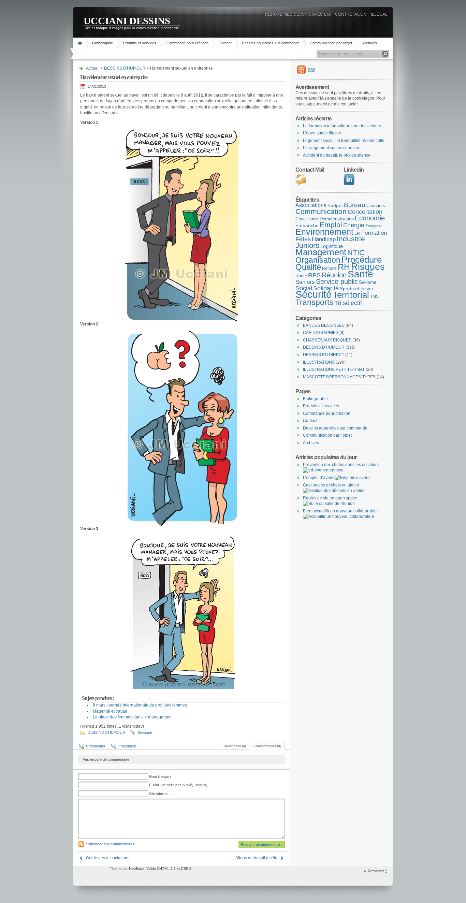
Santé (360, 274)
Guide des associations (107, 858)
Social (303, 288)
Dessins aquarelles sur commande (271, 43)
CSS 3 (186, 868)
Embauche (307, 225)
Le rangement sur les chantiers (331, 147)
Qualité (308, 267)
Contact (225, 43)
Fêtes (303, 239)
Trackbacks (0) (234, 746)
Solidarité (326, 288)
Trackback (127, 746)
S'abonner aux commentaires (110, 844)
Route (301, 275)
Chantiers (375, 205)
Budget (335, 205)
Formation (374, 233)
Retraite (329, 268)
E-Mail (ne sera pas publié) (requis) (178, 785)
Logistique (331, 246)
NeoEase (136, 868)
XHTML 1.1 (166, 868)
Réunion (334, 275)
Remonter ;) (378, 871)
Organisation (317, 260)
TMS (374, 296)
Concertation (365, 211)
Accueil (81, 43)
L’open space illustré (322, 133)
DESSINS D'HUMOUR (125, 68)
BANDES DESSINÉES (324, 325)
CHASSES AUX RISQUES (327, 340)
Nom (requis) (160, 776)
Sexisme (145, 732)
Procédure (361, 259)
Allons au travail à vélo (256, 858)
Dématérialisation (337, 218)
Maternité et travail (110, 711)
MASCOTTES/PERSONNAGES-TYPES (339, 377)
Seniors (305, 282)
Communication (321, 211)
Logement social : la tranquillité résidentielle (343, 140)
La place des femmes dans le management (133, 717)
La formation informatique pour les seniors (342, 125)
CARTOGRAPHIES (320, 332)
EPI (357, 233)
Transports (314, 302)
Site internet (159, 793)
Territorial (351, 295)
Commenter (95, 746)
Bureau (354, 204)
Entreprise (373, 226)
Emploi (331, 225)
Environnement (324, 231)
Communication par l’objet (331, 43)
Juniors (307, 245)
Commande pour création (187, 43)
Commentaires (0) (267, 746)
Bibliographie (102, 43)
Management (320, 252)
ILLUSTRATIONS (319, 362)
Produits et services (139, 43)
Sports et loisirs (356, 288)
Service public (337, 281)
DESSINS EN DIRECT (323, 354)
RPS (314, 275)
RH (344, 267)
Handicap (324, 239)
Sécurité (313, 294)
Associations (310, 205)
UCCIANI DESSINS (127, 20)
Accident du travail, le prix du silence (336, 155)
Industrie (351, 239)
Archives (369, 43)
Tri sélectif (348, 302)
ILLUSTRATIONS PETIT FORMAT (334, 369)
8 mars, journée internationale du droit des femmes (140, 705)
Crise (300, 218)
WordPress (90, 876)
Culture (313, 219)
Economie (370, 218)
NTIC (356, 252)
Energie (353, 225)
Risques (368, 266)
